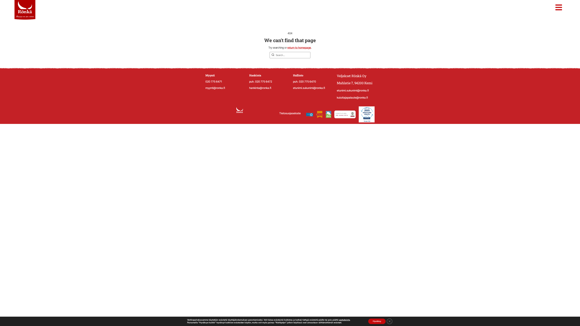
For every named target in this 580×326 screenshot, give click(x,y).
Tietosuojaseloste (290, 113)
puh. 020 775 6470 (304, 81)
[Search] (273, 55)
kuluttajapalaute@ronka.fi (352, 97)
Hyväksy (377, 321)
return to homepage (299, 47)
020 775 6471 (213, 81)
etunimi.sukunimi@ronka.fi (309, 87)
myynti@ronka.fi (215, 87)
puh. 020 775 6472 (260, 81)
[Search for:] (290, 55)
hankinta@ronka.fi (260, 87)
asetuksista (344, 320)
